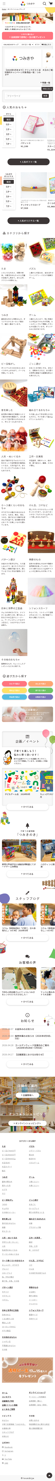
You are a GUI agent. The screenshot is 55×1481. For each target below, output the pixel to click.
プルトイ (5, 1269)
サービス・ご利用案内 (37, 1397)
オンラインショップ (37, 1392)
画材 (30, 1242)
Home (4, 9)
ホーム (4, 1392)
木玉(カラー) (7, 1166)
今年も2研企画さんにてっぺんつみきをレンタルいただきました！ (18, 993)
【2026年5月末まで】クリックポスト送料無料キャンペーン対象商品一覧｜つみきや (23, 72)
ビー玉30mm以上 (9, 1158)
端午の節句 (33, 1296)
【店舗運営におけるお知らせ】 (30, 1054)
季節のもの (33, 1287)
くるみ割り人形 (8, 1318)
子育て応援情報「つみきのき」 (14, 1424)
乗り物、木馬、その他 (10, 1281)
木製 (30, 1223)
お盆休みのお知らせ (24, 1029)
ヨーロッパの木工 (9, 1326)
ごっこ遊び (33, 1200)
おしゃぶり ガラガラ (10, 1265)
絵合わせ (32, 1158)
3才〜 (8, 134)
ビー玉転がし (7, 1200)
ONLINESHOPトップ (11, 44)
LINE (6, 1463)
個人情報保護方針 (36, 1428)
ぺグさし (5, 1300)
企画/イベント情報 (9, 1405)
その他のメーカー (9, 1212)
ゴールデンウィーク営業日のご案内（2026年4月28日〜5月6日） (32, 1046)
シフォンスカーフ (36, 1310)
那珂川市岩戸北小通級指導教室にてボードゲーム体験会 (19, 865)
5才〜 (8, 139)
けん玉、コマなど (36, 1260)
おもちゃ (5, 1420)
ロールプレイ (34, 1208)
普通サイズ (33, 1314)
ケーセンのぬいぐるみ (10, 1254)
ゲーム (31, 1177)
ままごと (32, 1204)
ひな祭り (32, 1292)
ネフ (3, 1193)
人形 (3, 1246)
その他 (4, 1349)
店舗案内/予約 (8, 1401)
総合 (9, 119)
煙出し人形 (6, 1322)
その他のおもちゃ (9, 1337)
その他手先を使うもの (37, 1273)
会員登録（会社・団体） (38, 1405)
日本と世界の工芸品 (10, 1310)
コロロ (4, 1204)
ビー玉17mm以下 (9, 1150)
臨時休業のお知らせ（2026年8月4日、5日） (34, 1037)
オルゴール (6, 1231)
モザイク (5, 1292)
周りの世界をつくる (36, 1212)
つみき (4, 1177)
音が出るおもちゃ (9, 1223)
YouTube (8, 1459)
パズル (31, 1146)
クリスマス (33, 1303)
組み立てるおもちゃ (37, 1219)
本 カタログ (34, 1250)
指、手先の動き (8, 1277)
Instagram (8, 1451)
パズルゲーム (34, 1162)
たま (4, 1146)
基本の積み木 (7, 1181)
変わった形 (6, 1185)
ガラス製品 (6, 1330)
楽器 (3, 1227)
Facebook (8, 1447)
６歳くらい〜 (34, 1185)
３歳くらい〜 (34, 1181)
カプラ (4, 1189)
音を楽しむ (6, 1219)
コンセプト (6, 1396)
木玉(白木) (6, 1162)
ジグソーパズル (35, 1150)
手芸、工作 (33, 1246)
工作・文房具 (35, 1237)
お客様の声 (6, 1428)
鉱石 (3, 1170)
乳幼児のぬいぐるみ (9, 1250)
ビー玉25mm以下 (9, 1154)
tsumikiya (28, 1478)
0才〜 (8, 124)
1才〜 (8, 129)
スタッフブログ (8, 1432)
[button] (4, 4)
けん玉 (31, 1269)
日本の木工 (6, 1314)
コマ (30, 1265)
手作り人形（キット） (10, 1242)
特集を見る (47, 89)
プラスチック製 (35, 1227)
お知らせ (5, 1436)
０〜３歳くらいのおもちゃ (13, 1260)
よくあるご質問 (8, 1409)
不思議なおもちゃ (9, 1345)
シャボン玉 (6, 1341)
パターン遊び (7, 1287)
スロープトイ (7, 1273)
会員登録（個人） (36, 1401)
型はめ (31, 1154)
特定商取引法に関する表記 (39, 1424)
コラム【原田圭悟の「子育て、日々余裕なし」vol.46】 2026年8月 (19, 929)
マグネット (6, 1296)
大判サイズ (33, 1318)
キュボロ (5, 1208)
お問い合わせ (34, 1420)
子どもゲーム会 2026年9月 (17, 794)
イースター (33, 1300)
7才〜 (8, 143)
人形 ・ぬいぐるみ (9, 1237)
